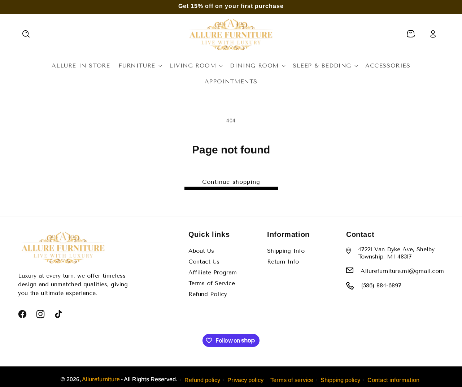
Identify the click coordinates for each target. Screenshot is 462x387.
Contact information (393, 380)
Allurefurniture (101, 379)
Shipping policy (340, 380)
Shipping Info (286, 250)
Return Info (283, 261)
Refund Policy (207, 294)
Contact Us (203, 261)
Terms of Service (211, 283)
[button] (26, 34)
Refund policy (202, 380)
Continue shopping (231, 181)
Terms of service (291, 380)
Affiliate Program (212, 272)
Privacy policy (245, 380)
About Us (201, 250)
